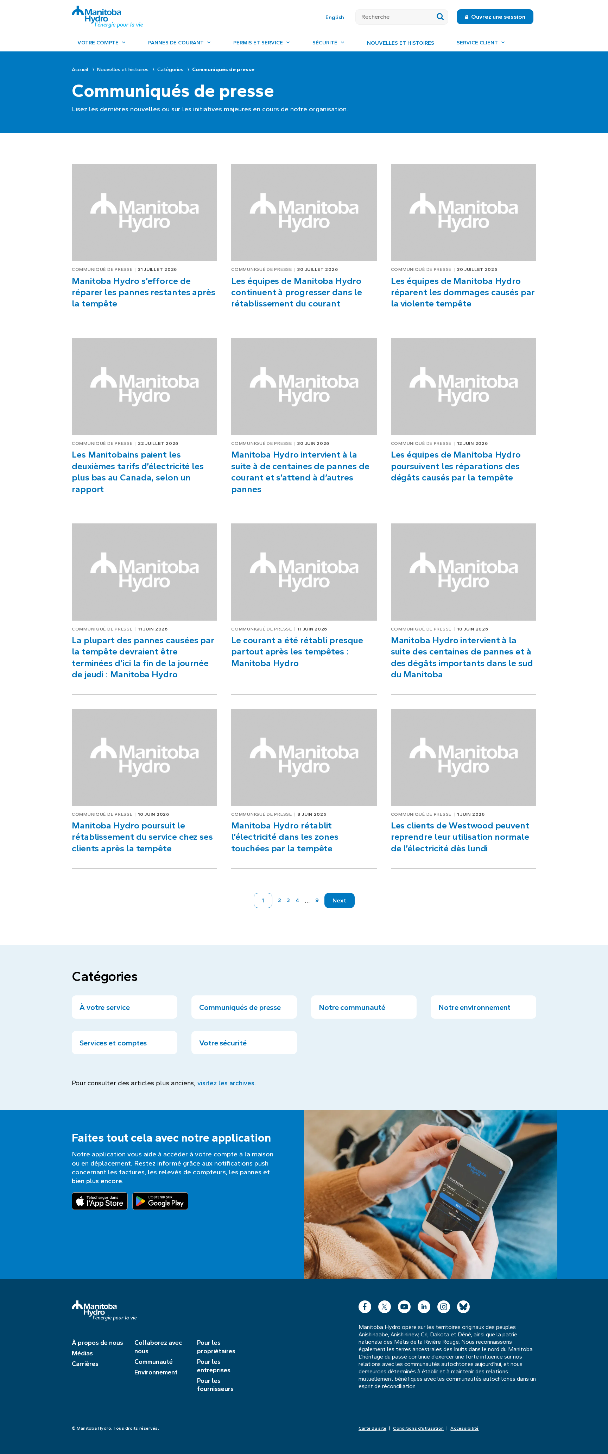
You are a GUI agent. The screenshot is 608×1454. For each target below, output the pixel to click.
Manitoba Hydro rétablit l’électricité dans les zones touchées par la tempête (284, 836)
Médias (82, 1353)
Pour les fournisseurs (215, 1385)
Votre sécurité (223, 1043)
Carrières (85, 1363)
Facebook (365, 1305)
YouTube (404, 1305)
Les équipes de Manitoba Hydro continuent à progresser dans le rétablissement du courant (296, 292)
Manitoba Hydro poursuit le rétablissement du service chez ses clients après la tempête (142, 836)
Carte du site (372, 1428)
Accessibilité (464, 1428)
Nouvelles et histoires (400, 43)
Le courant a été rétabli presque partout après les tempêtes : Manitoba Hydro (297, 651)
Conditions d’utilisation (418, 1428)
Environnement (156, 1372)
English (334, 17)
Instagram (443, 1305)
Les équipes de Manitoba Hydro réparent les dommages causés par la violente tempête (463, 292)
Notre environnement (474, 1007)
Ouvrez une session (498, 16)
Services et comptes (113, 1043)
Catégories (170, 69)
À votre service (105, 1007)
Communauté (153, 1361)
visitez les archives (225, 1083)
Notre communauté (352, 1007)
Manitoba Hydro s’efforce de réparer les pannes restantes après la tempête (143, 292)
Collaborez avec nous (158, 1347)
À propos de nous (97, 1342)
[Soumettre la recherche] (440, 17)
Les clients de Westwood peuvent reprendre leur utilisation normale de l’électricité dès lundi (460, 836)
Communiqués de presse (240, 1007)
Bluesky (463, 1305)
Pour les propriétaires (216, 1347)
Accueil (80, 69)
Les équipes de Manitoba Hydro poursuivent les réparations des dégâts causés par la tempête (456, 466)
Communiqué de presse (102, 269)
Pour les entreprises (213, 1366)
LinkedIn (424, 1305)
